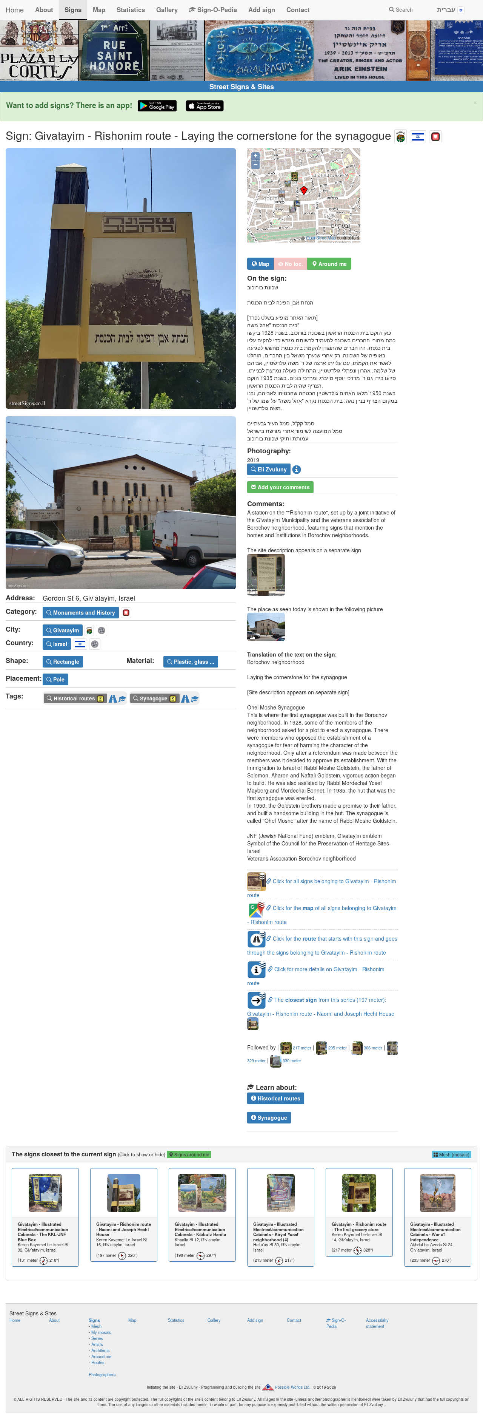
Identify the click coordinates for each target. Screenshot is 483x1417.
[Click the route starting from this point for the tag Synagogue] (185, 697)
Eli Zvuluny (271, 469)
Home (15, 9)
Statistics (131, 9)
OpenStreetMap (321, 238)
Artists (97, 1344)
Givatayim (65, 630)
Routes (98, 1362)
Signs (73, 9)
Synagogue (271, 1117)
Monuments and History (83, 612)
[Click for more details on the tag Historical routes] (122, 697)
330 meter (291, 1060)
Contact (298, 9)
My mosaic (101, 1332)
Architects (100, 1350)
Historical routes (278, 1098)
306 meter (372, 1048)
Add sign (261, 9)
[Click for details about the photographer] (296, 469)
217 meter (301, 1048)
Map (99, 9)
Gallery (167, 9)
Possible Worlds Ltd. (293, 1386)
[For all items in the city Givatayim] (400, 135)
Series (97, 1338)
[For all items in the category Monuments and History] (435, 135)
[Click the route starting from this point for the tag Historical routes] (113, 697)
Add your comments (283, 487)
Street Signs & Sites (241, 86)
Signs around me (191, 1154)
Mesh (96, 1326)
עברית (447, 9)
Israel (59, 643)
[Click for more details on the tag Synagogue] (194, 697)
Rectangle (65, 661)
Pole (58, 679)
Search (403, 9)
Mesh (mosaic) (453, 1154)
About (44, 9)
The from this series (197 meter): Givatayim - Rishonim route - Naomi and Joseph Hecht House (320, 1006)
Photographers (102, 1374)
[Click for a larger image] (121, 278)
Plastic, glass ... (193, 661)
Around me (101, 1356)
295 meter (337, 1048)
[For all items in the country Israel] (418, 135)
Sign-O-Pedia (216, 9)
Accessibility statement (377, 1323)
